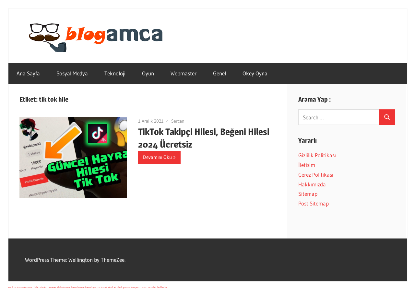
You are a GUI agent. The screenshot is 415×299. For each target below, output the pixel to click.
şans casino (98, 287)
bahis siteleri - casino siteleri (49, 287)
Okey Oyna (255, 73)
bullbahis (162, 287)
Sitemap (307, 193)
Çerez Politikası (315, 174)
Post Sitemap (313, 203)
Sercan (177, 121)
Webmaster (183, 73)
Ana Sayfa (28, 73)
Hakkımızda (312, 184)
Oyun (148, 73)
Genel (219, 73)
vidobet (109, 287)
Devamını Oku (157, 157)
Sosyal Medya (72, 73)
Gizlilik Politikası (317, 155)
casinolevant (71, 287)
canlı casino (14, 287)
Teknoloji (114, 73)
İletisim (306, 164)
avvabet (152, 287)
